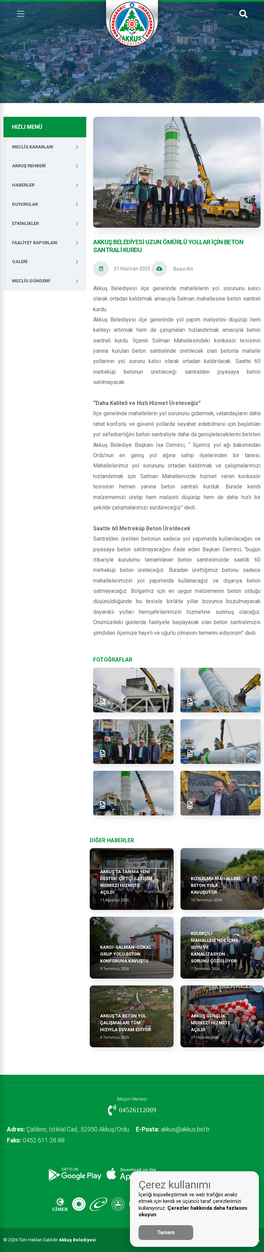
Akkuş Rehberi (29, 165)
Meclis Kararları (32, 146)
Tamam (166, 1232)
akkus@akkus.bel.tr (173, 1129)
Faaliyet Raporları (34, 242)
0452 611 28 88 (36, 1140)
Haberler (23, 185)
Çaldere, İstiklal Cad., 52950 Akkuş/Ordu (68, 1129)
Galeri (20, 261)
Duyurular (25, 204)
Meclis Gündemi (31, 280)
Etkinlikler (25, 223)
